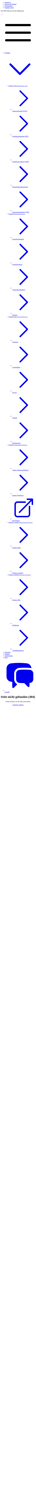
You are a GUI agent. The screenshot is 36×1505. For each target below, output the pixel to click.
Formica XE (17, 86)
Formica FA (16, 214)
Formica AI (17, 445)
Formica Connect (20, 522)
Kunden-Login (9, 7)
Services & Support (10, 4)
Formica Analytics (19, 575)
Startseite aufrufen (18, 705)
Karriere (8, 2)
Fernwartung (8, 6)
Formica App (18, 317)
